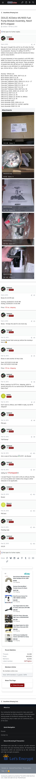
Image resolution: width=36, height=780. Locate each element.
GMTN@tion (28, 661)
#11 (34, 470)
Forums (3, 731)
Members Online (10, 667)
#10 (34, 453)
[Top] (6, 770)
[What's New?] (29, 2)
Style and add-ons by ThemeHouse (15, 777)
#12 (34, 494)
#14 (34, 527)
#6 (34, 382)
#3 (34, 321)
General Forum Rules (15, 768)
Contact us (4, 735)
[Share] (31, 44)
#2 (34, 295)
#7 (34, 402)
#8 (34, 420)
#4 (34, 337)
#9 (34, 437)
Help (3, 771)
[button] (3, 2)
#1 (34, 44)
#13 (34, 511)
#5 (34, 356)
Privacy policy (27, 768)
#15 (34, 543)
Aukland (5, 26)
